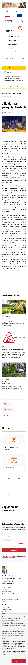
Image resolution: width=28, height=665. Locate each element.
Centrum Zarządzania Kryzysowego (11, 593)
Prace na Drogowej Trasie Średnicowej (14, 78)
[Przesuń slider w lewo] (9, 478)
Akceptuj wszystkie (19, 661)
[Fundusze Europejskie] (19, 16)
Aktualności (7, 96)
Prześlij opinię (8, 415)
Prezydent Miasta (6, 609)
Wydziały (4, 613)
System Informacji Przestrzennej (10, 599)
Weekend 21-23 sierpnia (14, 313)
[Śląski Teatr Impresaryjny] (20, 487)
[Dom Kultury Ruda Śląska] (24, 487)
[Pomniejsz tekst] (12, 11)
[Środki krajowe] (7, 16)
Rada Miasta (5, 611)
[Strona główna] (14, 29)
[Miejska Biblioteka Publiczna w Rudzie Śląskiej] (16, 487)
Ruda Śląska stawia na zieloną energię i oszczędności (14, 375)
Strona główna (6, 93)
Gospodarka (12, 48)
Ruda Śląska (12, 40)
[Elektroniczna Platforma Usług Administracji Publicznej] (8, 21)
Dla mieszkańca (12, 44)
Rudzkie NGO (12, 52)
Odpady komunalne (14, 463)
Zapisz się (14, 550)
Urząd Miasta (12, 36)
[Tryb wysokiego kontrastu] (7, 11)
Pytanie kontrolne (6, 540)
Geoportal (4, 601)
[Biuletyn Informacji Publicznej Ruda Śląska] (21, 21)
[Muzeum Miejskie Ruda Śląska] (12, 487)
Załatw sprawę (5, 607)
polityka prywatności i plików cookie (8, 557)
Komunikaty (5, 589)
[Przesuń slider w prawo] (18, 478)
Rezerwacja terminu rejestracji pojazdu (14, 443)
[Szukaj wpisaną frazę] (24, 58)
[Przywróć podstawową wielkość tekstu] (16, 11)
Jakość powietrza (6, 591)
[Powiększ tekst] (21, 11)
